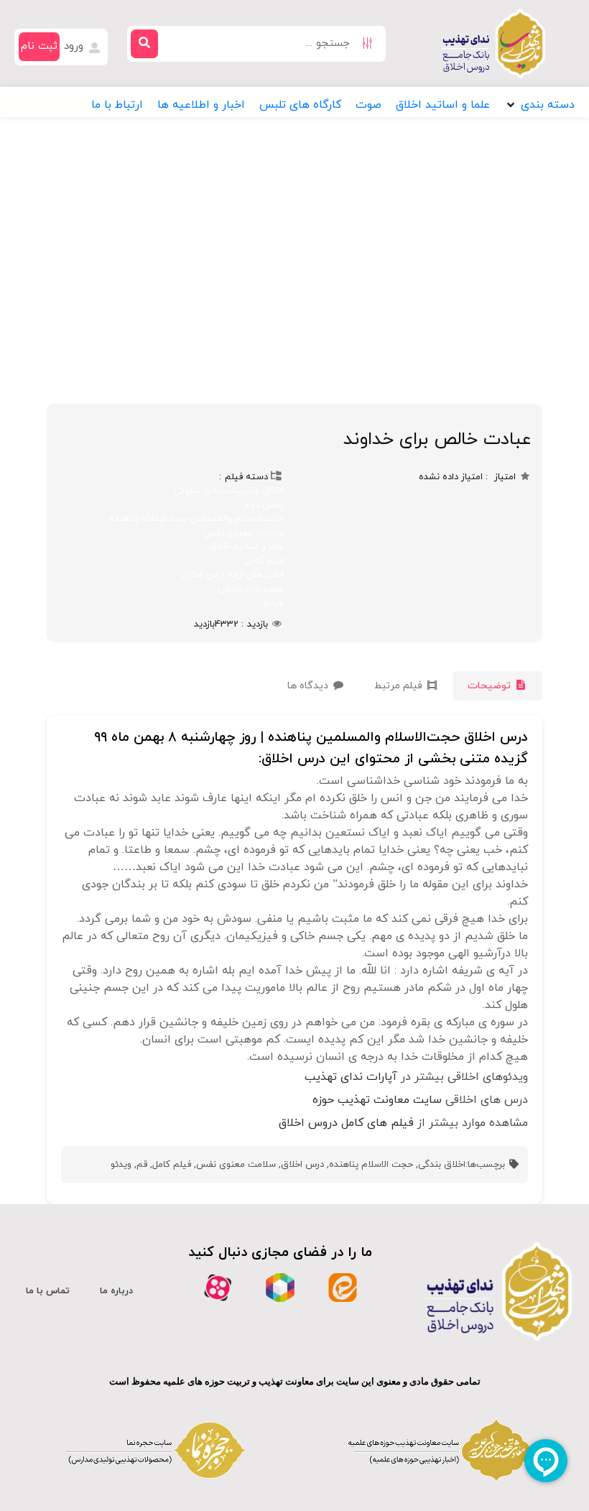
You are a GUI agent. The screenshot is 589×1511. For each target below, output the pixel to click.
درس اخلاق (302, 1164)
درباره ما (116, 1291)
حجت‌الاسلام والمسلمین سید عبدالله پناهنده (196, 518)
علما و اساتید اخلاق (246, 546)
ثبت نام (39, 46)
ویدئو (273, 602)
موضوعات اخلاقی (251, 589)
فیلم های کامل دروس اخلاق (346, 1123)
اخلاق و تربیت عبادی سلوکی (229, 490)
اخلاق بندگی (441, 1164)
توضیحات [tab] (491, 686)
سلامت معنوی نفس (244, 533)
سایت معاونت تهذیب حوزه (377, 1100)
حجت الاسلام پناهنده (371, 1164)
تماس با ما (48, 1291)
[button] (539, 105)
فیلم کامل (264, 561)
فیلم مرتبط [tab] (399, 686)
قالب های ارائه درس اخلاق (232, 574)
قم (141, 1164)
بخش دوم (264, 505)
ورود (75, 46)
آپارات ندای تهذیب (351, 1077)
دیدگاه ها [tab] (309, 686)
